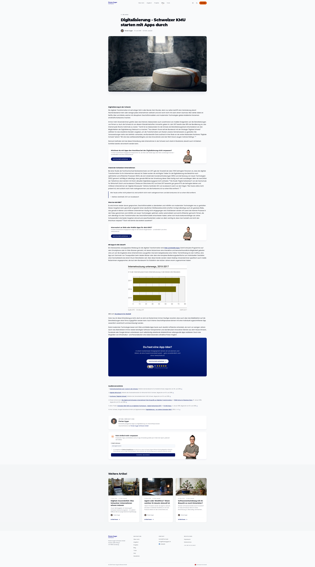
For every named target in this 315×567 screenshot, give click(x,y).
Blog (163, 3)
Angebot (149, 3)
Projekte (156, 3)
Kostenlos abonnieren (143, 455)
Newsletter (137, 556)
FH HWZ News (167, 406)
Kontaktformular (163, 539)
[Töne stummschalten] (192, 2)
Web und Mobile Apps (172, 248)
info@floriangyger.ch (165, 541)
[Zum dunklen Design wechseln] (196, 2)
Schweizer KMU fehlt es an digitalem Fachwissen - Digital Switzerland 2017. (139, 406)
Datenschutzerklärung (127, 449)
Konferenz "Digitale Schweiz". (118, 396)
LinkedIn (163, 544)
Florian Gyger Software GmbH (140, 426)
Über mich (141, 3)
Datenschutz (187, 542)
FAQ (135, 553)
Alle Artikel (125, 14)
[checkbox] (111, 449)
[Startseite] (112, 3)
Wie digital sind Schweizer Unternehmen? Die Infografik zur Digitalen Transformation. (147, 400)
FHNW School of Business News (183, 400)
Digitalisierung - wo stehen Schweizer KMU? (159, 409)
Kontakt (203, 3)
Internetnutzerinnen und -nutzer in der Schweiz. (124, 389)
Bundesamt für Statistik (123, 314)
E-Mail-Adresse (115, 443)
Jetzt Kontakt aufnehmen (120, 159)
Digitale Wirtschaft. (115, 392)
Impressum (187, 539)
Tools (168, 3)
